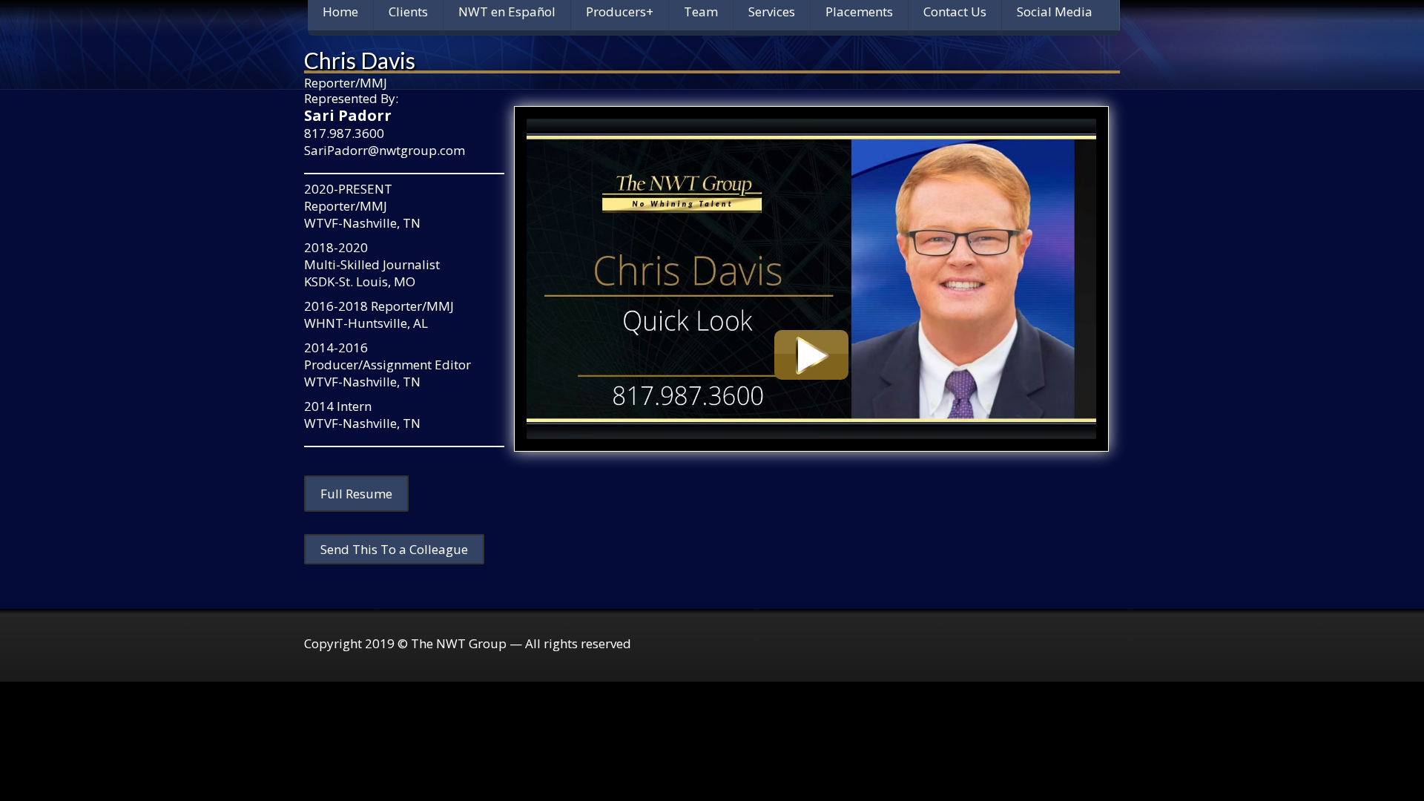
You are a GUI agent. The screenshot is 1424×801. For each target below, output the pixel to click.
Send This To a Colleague (394, 549)
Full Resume (356, 493)
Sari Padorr (348, 115)
